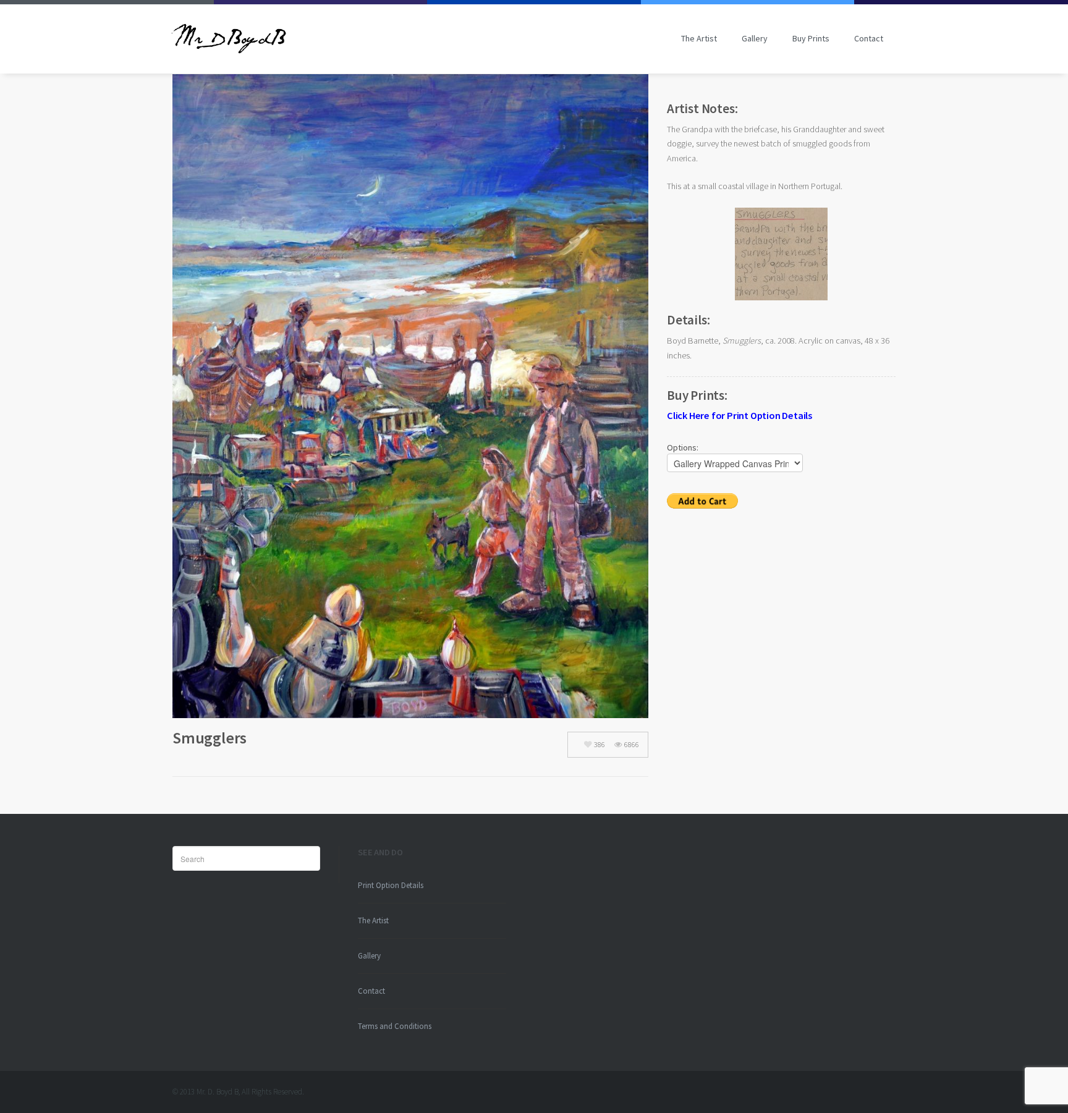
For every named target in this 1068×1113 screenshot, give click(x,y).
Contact (868, 38)
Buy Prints (810, 38)
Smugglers (209, 737)
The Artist (699, 38)
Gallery (755, 38)
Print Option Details (390, 885)
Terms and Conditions (394, 1026)
